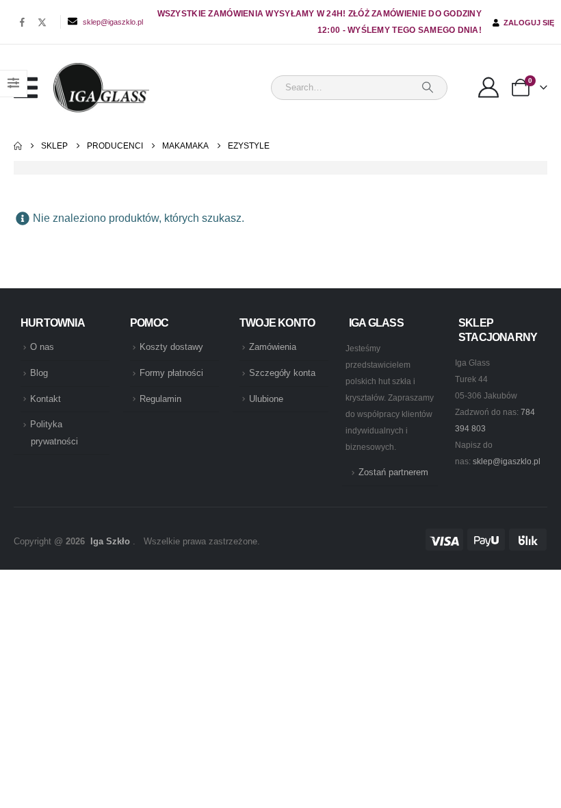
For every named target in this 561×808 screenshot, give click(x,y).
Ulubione (266, 399)
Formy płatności (171, 373)
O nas (42, 347)
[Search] (427, 87)
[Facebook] (22, 22)
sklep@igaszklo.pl (113, 22)
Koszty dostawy (171, 347)
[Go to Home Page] (18, 146)
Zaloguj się (526, 22)
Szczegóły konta (282, 373)
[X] (42, 22)
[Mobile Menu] (33, 87)
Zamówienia (272, 347)
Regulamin (160, 399)
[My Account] (488, 87)
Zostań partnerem (393, 472)
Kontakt (45, 399)
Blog (39, 373)
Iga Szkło (110, 541)
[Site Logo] (101, 87)
